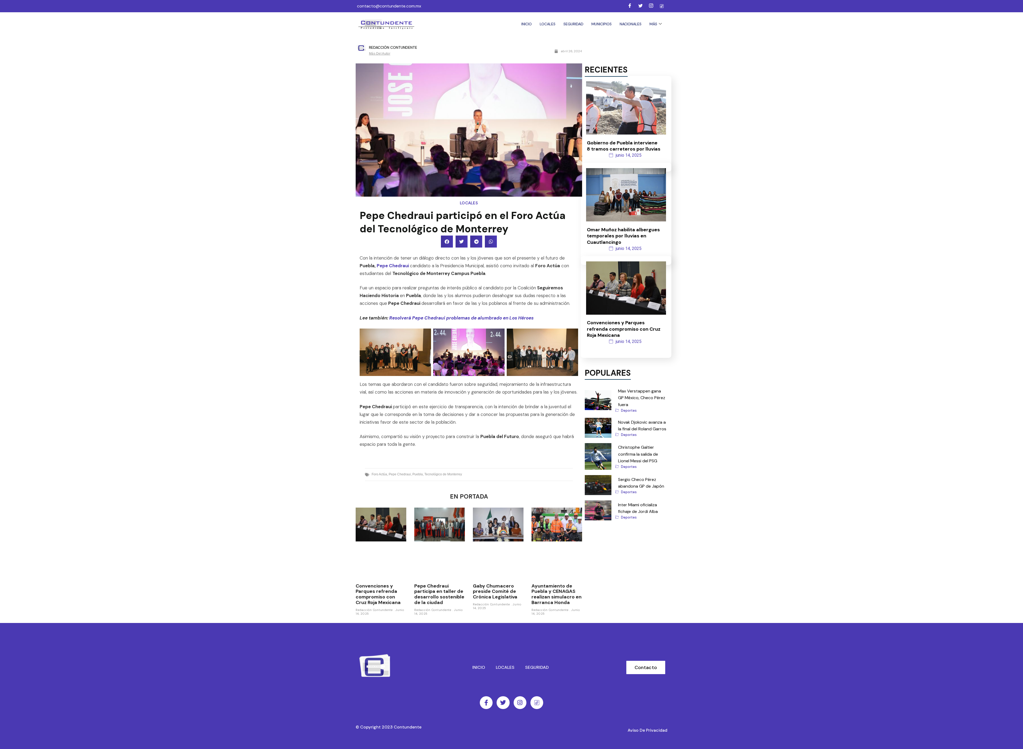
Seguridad (573, 24)
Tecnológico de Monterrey (443, 474)
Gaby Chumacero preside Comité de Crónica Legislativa (495, 591)
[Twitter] (640, 6)
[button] (447, 242)
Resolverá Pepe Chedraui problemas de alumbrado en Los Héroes (461, 318)
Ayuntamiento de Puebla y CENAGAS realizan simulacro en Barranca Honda (556, 594)
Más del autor (379, 53)
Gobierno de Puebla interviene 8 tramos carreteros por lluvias (623, 146)
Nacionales (631, 24)
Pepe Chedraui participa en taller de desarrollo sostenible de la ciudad (439, 594)
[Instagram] (651, 6)
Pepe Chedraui (393, 266)
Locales (547, 24)
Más (653, 24)
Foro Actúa (379, 474)
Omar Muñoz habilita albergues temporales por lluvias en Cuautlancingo (623, 235)
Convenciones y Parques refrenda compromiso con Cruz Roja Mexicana (378, 594)
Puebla (417, 474)
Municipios (601, 24)
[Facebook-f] (486, 702)
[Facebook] (630, 6)
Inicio (526, 24)
